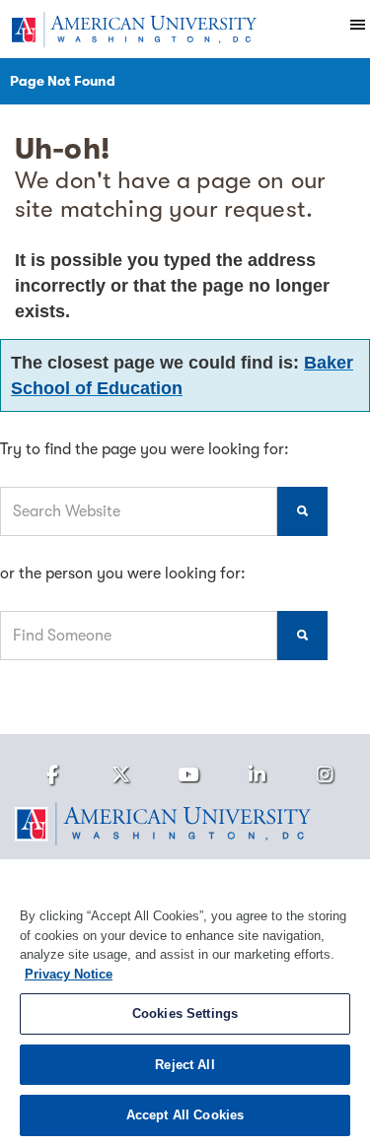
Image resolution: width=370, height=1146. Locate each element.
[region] (185, 1002)
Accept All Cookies (185, 1115)
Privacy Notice (68, 974)
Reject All (184, 1064)
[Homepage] (185, 823)
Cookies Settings (185, 1013)
